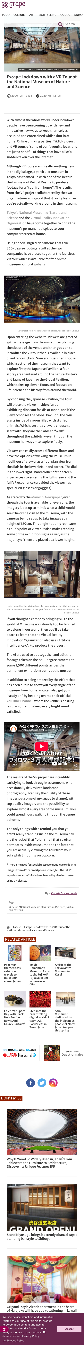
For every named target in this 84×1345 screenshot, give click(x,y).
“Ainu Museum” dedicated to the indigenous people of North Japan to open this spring (65, 1020)
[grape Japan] (8, 927)
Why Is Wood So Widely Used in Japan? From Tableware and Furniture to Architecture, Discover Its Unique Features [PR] (39, 1162)
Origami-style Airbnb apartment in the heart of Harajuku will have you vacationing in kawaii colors (42, 1310)
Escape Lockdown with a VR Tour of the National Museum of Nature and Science (42, 81)
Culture (19, 15)
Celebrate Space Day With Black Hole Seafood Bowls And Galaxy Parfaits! (14, 1017)
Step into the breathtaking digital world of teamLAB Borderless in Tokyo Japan (39, 1019)
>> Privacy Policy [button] (13, 1340)
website (40, 264)
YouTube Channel (20, 701)
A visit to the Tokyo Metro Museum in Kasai (63, 969)
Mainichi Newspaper (46, 497)
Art (32, 15)
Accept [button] (69, 1329)
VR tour (19, 909)
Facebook (30, 1082)
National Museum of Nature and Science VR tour (56, 331)
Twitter (42, 1082)
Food (6, 15)
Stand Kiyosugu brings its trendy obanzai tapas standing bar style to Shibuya (42, 1236)
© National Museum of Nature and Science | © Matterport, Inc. (52, 70)
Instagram (53, 1082)
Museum (13, 907)
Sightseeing (47, 15)
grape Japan (13, 5)
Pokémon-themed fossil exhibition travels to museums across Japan (13, 973)
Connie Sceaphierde (64, 893)
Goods (65, 15)
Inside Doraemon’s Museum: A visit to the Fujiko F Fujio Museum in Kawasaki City (40, 974)
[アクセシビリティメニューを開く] (4, 1329)
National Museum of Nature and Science (42, 907)
